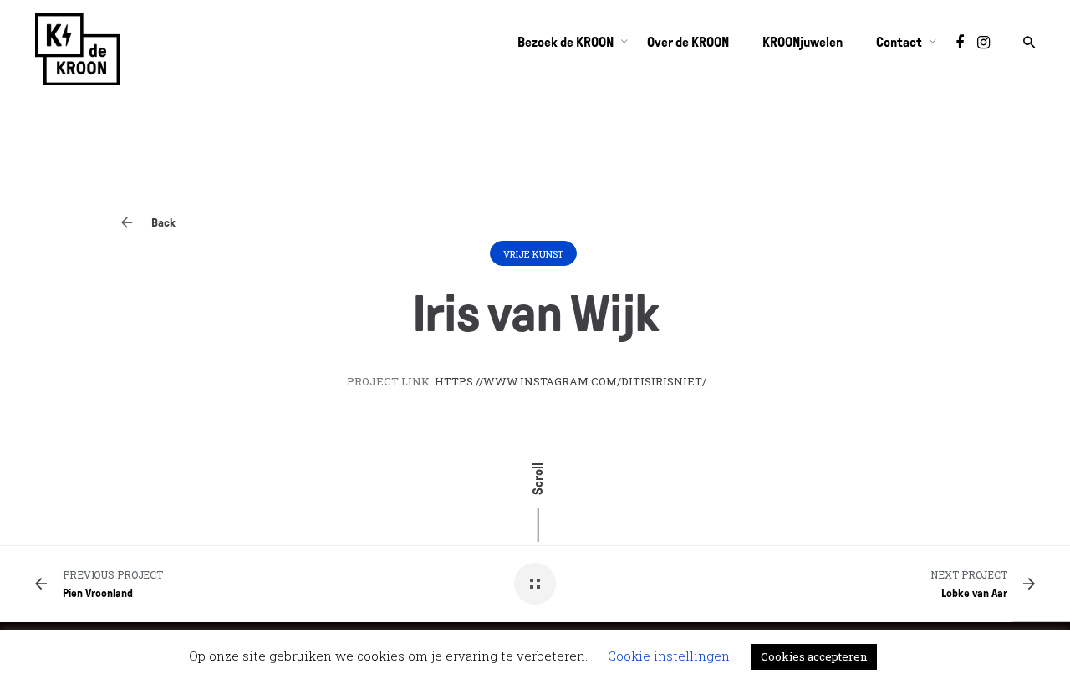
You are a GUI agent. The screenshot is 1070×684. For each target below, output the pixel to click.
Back (162, 223)
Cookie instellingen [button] (669, 655)
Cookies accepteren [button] (814, 656)
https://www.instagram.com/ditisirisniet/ (570, 381)
